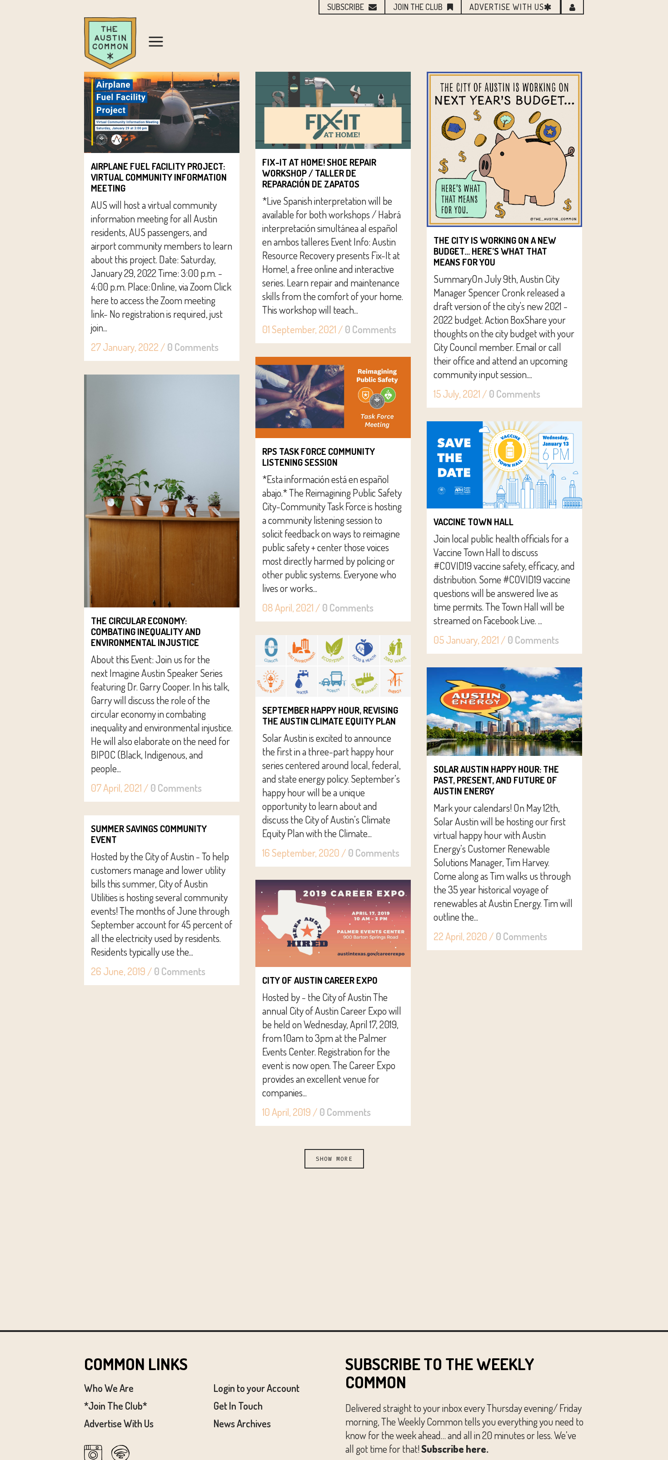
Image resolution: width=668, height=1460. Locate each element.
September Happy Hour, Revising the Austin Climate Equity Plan (330, 715)
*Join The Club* (115, 1406)
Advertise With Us (119, 1423)
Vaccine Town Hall (473, 522)
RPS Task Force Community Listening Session (318, 456)
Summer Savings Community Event (149, 834)
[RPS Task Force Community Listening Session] (333, 397)
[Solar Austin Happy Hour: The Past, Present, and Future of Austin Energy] (504, 711)
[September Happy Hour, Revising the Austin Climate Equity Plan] (333, 666)
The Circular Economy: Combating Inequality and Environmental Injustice (146, 631)
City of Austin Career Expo (320, 980)
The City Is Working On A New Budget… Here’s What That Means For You (495, 251)
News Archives (242, 1423)
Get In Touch (238, 1406)
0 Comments (193, 346)
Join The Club (418, 7)
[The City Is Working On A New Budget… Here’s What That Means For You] (504, 149)
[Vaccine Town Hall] (504, 464)
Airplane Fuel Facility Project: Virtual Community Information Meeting (159, 177)
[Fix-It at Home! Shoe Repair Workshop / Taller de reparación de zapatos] (333, 110)
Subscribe (345, 7)
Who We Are (109, 1388)
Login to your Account (256, 1388)
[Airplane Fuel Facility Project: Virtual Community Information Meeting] (161, 112)
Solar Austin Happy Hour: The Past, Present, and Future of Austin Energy (496, 780)
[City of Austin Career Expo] (333, 923)
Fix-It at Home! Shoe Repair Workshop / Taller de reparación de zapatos (319, 173)
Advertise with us (506, 7)
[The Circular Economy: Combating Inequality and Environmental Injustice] (161, 491)
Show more (334, 1159)
